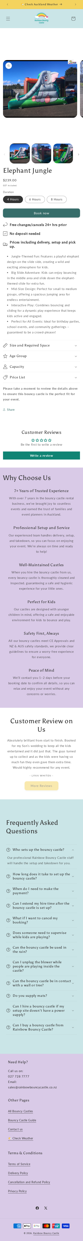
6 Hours (35, 199)
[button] (8, 18)
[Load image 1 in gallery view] (20, 153)
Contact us (15, 1129)
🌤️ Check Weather (20, 1138)
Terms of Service (19, 1164)
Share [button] (11, 409)
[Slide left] (4, 154)
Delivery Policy (18, 1173)
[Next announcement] (75, 4)
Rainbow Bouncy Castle (46, 1233)
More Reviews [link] (41, 785)
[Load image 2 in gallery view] (41, 153)
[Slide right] (78, 154)
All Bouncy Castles (20, 1111)
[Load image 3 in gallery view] (63, 153)
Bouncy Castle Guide (22, 1120)
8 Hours (56, 199)
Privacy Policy (17, 1191)
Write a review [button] (41, 455)
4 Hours (13, 199)
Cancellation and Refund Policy (29, 1182)
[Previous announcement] (7, 4)
